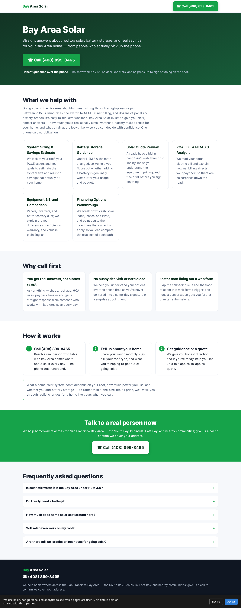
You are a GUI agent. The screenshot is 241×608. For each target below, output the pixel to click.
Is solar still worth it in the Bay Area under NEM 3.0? (64, 488)
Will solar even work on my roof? (50, 528)
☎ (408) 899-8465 (41, 576)
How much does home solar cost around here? (60, 515)
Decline (216, 601)
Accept (231, 601)
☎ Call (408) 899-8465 (195, 6)
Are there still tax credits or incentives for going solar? (66, 542)
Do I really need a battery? (45, 501)
